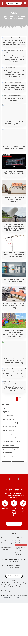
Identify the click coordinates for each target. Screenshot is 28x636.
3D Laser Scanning (8, 415)
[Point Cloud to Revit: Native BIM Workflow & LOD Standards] (14, 181)
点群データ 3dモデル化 (9, 456)
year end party (7, 452)
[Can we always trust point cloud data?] (11, 95)
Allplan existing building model (11, 441)
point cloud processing (9, 437)
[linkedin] (18, 533)
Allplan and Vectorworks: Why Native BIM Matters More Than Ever (14, 389)
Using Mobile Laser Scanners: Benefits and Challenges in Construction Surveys (14, 254)
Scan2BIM (6, 460)
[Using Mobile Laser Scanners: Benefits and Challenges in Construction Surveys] (14, 236)
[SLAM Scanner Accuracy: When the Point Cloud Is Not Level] (14, 154)
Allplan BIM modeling (9, 445)
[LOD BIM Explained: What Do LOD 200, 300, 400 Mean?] (14, 105)
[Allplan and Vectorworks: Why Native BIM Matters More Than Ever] (14, 382)
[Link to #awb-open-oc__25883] (25, 3)
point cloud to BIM (18, 460)
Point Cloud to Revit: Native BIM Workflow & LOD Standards (14, 199)
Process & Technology (9, 426)
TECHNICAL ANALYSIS (9, 423)
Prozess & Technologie (9, 430)
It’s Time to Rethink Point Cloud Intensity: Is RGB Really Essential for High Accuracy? (14, 43)
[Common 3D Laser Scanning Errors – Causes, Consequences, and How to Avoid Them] (14, 50)
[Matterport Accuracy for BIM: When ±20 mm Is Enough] (14, 130)
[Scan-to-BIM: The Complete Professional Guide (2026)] (14, 262)
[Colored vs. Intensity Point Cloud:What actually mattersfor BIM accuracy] (14, 342)
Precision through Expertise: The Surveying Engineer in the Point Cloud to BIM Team (14, 87)
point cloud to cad (8, 419)
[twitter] (10, 533)
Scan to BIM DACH (8, 434)
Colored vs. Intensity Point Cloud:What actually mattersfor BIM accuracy (14, 361)
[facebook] (15, 533)
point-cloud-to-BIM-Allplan (10, 449)
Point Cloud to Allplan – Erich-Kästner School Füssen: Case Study (14, 306)
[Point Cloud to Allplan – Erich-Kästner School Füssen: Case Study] (14, 287)
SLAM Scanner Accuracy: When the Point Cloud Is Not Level (14, 173)
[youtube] (13, 533)
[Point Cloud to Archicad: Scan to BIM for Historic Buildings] (14, 369)
